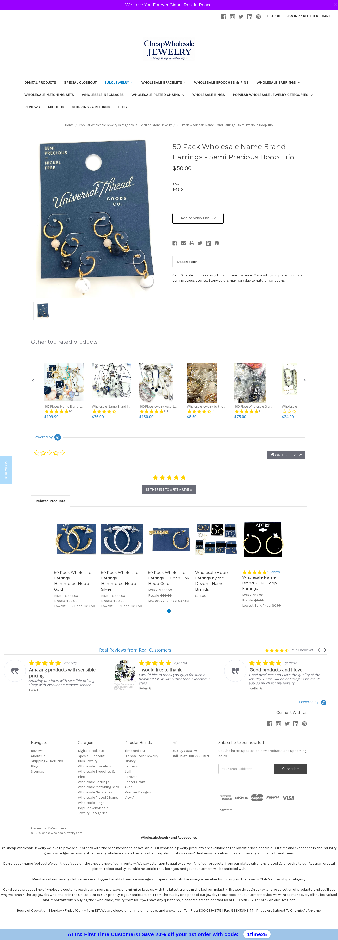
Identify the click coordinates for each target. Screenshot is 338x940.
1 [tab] (169, 611)
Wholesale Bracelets (162, 82)
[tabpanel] (74, 560)
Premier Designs (138, 792)
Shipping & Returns (91, 107)
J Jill (128, 771)
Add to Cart (75, 544)
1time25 (257, 934)
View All (130, 797)
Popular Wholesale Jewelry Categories (271, 94)
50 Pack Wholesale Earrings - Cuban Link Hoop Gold (168, 578)
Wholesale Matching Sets (49, 94)
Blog (122, 107)
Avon (129, 787)
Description (187, 262)
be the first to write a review (169, 489)
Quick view (75, 535)
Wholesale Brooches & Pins (221, 82)
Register (310, 16)
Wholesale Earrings (277, 82)
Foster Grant (135, 782)
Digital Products (40, 82)
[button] (33, 380)
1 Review (273, 572)
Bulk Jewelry (117, 82)
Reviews (32, 107)
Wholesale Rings (208, 94)
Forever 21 (133, 777)
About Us (56, 107)
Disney (130, 761)
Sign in (291, 16)
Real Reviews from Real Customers (135, 650)
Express (131, 766)
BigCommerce (57, 828)
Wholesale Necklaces (103, 94)
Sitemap (37, 771)
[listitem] (53, 676)
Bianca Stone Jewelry (141, 756)
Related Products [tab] (50, 501)
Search (273, 16)
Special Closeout (80, 82)
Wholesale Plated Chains (156, 94)
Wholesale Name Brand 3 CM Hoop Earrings (259, 583)
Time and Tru (135, 751)
